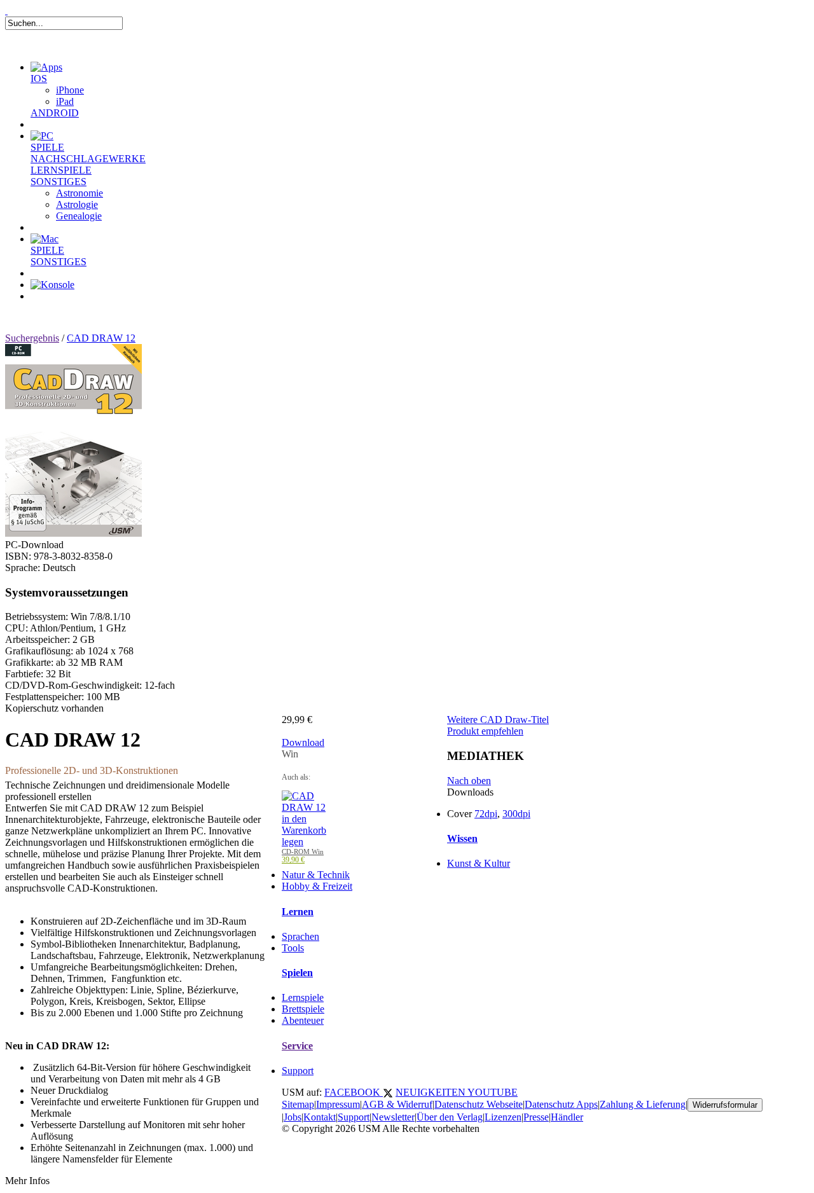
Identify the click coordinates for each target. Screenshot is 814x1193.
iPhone (70, 90)
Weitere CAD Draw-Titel (498, 719)
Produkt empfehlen (485, 731)
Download (303, 742)
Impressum (338, 1104)
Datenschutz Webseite (478, 1104)
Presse (536, 1117)
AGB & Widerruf (397, 1104)
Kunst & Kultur (478, 863)
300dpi (516, 813)
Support (298, 1070)
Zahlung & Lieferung (643, 1104)
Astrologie (77, 204)
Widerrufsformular (725, 1105)
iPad (65, 101)
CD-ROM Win (303, 851)
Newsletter (393, 1117)
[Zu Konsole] (52, 284)
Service (297, 1045)
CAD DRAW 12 (101, 338)
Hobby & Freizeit (317, 886)
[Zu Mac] (45, 238)
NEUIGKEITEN (431, 1092)
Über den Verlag (450, 1117)
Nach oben (469, 780)
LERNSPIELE (61, 170)
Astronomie (79, 193)
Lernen (298, 911)
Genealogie (79, 215)
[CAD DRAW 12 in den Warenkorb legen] (304, 841)
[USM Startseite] (6, 10)
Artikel (59, 311)
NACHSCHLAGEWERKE (88, 158)
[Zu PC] (42, 135)
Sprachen (300, 936)
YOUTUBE (492, 1092)
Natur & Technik (316, 874)
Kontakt (319, 1117)
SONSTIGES (58, 181)
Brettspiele (303, 1008)
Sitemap (298, 1104)
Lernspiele (303, 997)
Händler (567, 1117)
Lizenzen (503, 1117)
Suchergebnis (32, 338)
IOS (39, 78)
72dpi (485, 813)
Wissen (462, 838)
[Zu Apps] (46, 67)
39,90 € (293, 859)
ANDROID (55, 112)
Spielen (297, 972)
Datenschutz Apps (561, 1104)
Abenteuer (303, 1020)
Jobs (292, 1117)
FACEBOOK (353, 1092)
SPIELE (47, 147)
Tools (293, 947)
